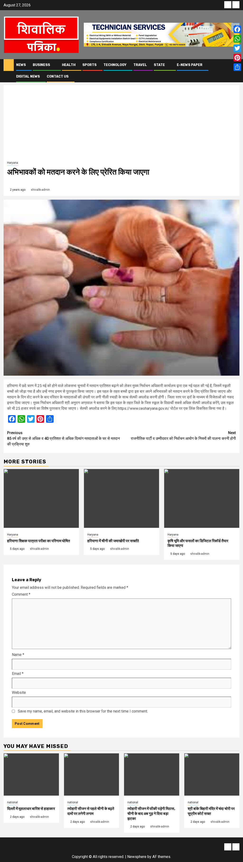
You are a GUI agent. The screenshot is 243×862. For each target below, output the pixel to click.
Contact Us (58, 77)
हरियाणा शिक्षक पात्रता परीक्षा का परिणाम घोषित (38, 541)
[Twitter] (237, 48)
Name (18, 654)
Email (17, 673)
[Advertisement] (121, 124)
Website (19, 692)
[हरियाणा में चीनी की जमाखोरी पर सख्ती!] (121, 498)
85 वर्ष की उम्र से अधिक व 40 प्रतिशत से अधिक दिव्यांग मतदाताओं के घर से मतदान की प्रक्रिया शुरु (63, 438)
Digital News (28, 77)
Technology (114, 65)
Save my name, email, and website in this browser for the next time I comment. (83, 711)
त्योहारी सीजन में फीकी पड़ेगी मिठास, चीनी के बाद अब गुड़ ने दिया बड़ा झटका (151, 813)
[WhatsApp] (237, 39)
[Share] (237, 67)
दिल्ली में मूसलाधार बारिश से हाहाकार (31, 808)
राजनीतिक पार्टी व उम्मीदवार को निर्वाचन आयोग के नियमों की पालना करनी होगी (183, 436)
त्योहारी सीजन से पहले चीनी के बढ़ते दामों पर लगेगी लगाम (90, 811)
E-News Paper (189, 65)
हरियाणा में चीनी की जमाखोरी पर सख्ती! (113, 541)
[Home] (8, 65)
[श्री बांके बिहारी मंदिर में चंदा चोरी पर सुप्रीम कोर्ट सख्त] (212, 774)
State (159, 65)
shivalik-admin (40, 189)
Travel (140, 65)
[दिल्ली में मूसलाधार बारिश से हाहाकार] (31, 774)
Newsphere (136, 856)
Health (68, 65)
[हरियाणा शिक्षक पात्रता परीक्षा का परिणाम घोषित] (41, 498)
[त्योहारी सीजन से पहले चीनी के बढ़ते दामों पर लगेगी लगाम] (91, 774)
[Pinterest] (237, 57)
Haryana (12, 162)
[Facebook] (237, 29)
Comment (21, 594)
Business (41, 65)
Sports (89, 65)
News (21, 65)
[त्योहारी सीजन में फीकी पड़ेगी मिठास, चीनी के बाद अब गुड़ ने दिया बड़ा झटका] (151, 774)
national (12, 802)
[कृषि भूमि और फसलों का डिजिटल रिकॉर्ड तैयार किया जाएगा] (201, 498)
